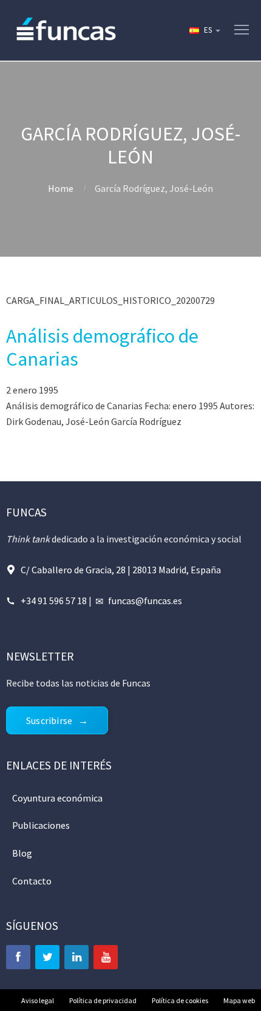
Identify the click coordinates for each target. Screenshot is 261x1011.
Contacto (32, 881)
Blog (22, 853)
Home (60, 188)
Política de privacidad (103, 1000)
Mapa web (239, 1000)
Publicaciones (41, 825)
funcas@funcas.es (145, 600)
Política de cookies (180, 1000)
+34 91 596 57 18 (54, 600)
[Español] (204, 30)
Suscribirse (49, 720)
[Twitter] (47, 957)
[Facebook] (18, 957)
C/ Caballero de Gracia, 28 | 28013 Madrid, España (121, 570)
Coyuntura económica (57, 798)
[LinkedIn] (76, 957)
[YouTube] (105, 957)
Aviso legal (37, 1000)
